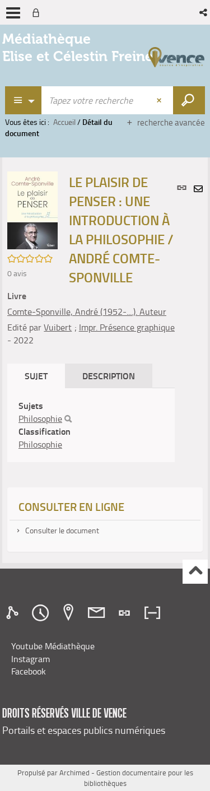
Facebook (28, 671)
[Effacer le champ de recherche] (160, 100)
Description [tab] (108, 375)
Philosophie (40, 418)
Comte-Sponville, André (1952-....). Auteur (86, 311)
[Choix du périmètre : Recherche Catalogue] (23, 100)
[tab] (14, 613)
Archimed (74, 772)
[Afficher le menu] (13, 13)
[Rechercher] (68, 419)
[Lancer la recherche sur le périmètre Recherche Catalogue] (189, 100)
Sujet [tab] (36, 375)
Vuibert (58, 327)
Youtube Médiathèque (53, 646)
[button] (204, 12)
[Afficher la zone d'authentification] (38, 12)
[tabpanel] (91, 424)
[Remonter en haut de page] (195, 572)
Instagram (30, 659)
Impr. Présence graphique (127, 327)
